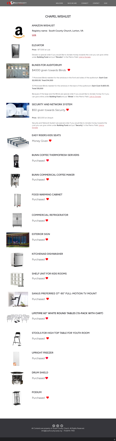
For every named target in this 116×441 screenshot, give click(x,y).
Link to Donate (85, 57)
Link (34, 35)
